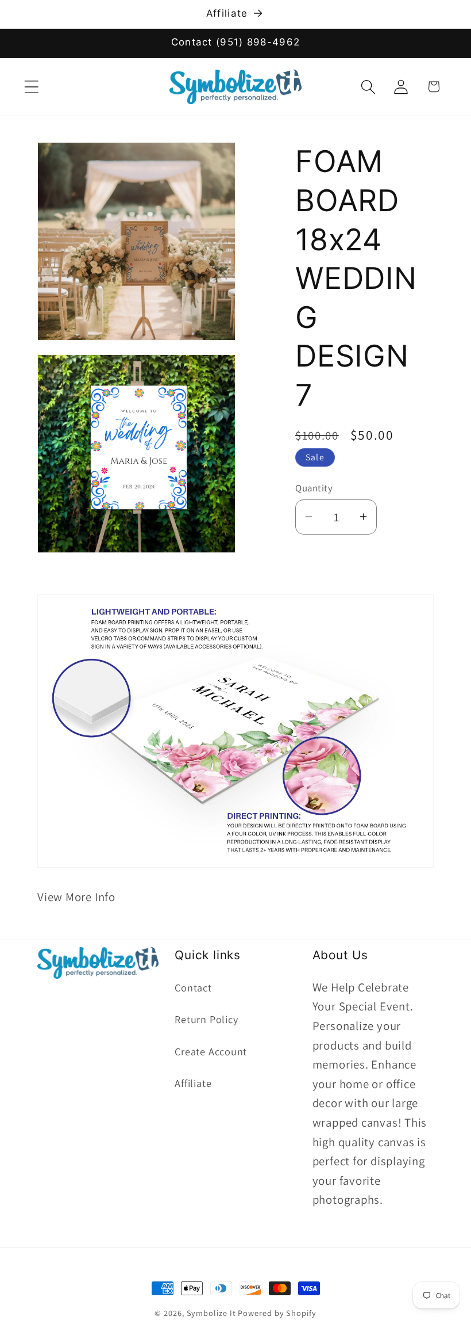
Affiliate (193, 1083)
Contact (193, 987)
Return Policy (206, 1019)
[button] (31, 86)
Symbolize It (211, 1312)
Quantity (314, 488)
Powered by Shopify (277, 1312)
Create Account (211, 1051)
